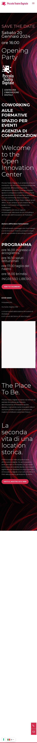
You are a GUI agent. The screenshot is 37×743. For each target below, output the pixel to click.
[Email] (33, 732)
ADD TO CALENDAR (12, 287)
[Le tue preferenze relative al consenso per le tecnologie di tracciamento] (4, 739)
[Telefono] (33, 726)
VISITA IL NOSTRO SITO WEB (15, 481)
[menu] (33, 3)
